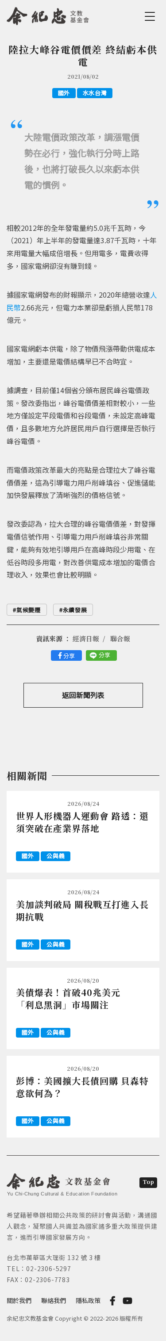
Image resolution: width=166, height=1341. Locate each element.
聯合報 (120, 638)
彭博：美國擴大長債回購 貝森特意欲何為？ (82, 1087)
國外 (64, 92)
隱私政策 (88, 1300)
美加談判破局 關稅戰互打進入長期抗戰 (82, 910)
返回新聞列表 (83, 695)
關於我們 (19, 1300)
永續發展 (75, 609)
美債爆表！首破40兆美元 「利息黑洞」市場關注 (74, 998)
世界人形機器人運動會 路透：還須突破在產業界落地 (82, 822)
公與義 (55, 855)
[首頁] (48, 14)
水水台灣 (95, 92)
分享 (69, 655)
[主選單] (151, 16)
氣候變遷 (28, 609)
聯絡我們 (53, 1300)
